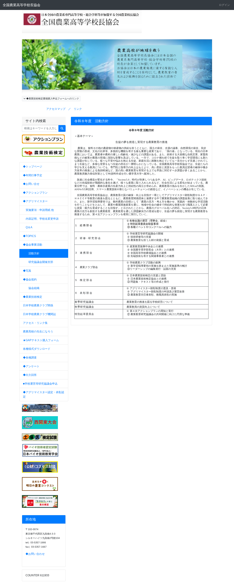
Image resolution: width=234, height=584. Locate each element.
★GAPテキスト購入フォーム (41, 340)
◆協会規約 (30, 279)
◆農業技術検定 (32, 296)
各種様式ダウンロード (36, 348)
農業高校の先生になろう (38, 331)
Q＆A (29, 227)
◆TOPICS (29, 236)
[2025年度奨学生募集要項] (40, 466)
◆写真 (27, 270)
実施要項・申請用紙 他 (40, 210)
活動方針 (32, 253)
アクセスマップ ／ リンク (64, 108)
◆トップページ (32, 166)
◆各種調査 (30, 357)
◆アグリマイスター (35, 201)
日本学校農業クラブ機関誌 (39, 314)
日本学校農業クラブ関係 (38, 305)
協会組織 (32, 288)
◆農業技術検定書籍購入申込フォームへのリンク (52, 98)
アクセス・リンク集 (35, 322)
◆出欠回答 (30, 374)
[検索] (62, 128)
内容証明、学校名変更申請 (42, 218)
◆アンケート (31, 366)
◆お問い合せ (31, 183)
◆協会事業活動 (32, 244)
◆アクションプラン (35, 192)
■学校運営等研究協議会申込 (40, 383)
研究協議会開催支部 (39, 262)
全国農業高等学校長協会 (21, 5)
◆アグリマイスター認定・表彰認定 (43, 394)
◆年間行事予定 (32, 175)
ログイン (224, 4)
